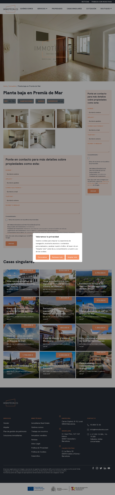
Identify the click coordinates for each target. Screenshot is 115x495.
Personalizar (42, 257)
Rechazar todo (57, 257)
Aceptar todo (72, 257)
